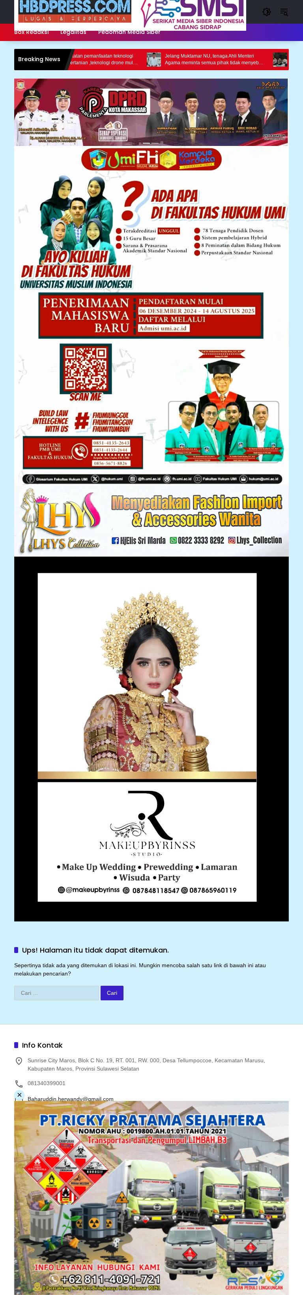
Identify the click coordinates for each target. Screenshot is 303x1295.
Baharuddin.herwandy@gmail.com (71, 1099)
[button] (266, 12)
